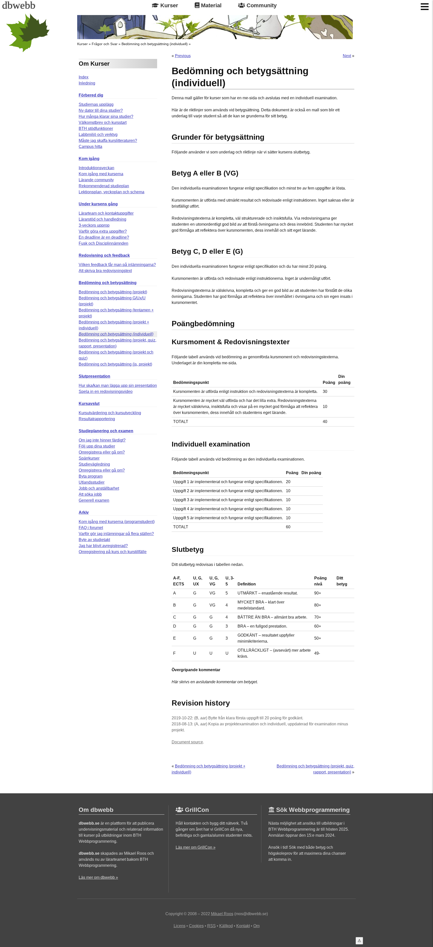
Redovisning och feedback (104, 255)
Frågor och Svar (105, 44)
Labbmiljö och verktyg (98, 134)
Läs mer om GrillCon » (195, 847)
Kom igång (89, 158)
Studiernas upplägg (96, 104)
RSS (211, 926)
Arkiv (84, 512)
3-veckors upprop (94, 225)
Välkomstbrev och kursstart (103, 122)
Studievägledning (94, 464)
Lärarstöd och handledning (102, 219)
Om (256, 926)
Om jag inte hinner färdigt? (102, 440)
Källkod (226, 926)
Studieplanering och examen (106, 431)
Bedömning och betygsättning (108, 283)
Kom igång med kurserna (101, 174)
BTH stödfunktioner (96, 128)
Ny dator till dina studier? (101, 110)
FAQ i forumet (91, 528)
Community (261, 5)
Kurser (168, 5)
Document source (187, 742)
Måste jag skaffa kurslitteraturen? (108, 140)
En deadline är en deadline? (104, 237)
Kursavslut (89, 403)
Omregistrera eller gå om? (102, 452)
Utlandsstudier (91, 482)
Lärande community (96, 180)
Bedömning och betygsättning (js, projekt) (115, 364)
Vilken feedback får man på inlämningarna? (117, 265)
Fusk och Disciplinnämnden (103, 243)
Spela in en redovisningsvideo (106, 391)
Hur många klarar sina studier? (106, 116)
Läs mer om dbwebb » (98, 877)
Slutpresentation (94, 376)
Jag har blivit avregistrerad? (103, 546)
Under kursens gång (98, 204)
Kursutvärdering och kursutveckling (110, 413)
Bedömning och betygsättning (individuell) (155, 44)
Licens (179, 926)
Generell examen (94, 500)
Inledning (87, 83)
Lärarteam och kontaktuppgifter (106, 213)
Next (347, 56)
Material (210, 5)
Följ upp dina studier (97, 446)
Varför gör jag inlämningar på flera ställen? (116, 534)
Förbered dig (91, 95)
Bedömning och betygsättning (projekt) (113, 292)
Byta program (90, 476)
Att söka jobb (90, 494)
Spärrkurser (89, 458)
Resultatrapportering (97, 419)
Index (83, 77)
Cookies (196, 926)
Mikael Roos (222, 914)
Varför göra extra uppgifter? (103, 231)
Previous (183, 56)
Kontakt (243, 926)
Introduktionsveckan (96, 168)
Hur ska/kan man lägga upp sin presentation (118, 385)
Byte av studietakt (94, 540)
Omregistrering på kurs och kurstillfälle (113, 552)
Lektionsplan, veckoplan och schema (111, 192)
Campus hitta (90, 146)
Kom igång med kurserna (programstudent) (117, 522)
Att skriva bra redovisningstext (105, 271)
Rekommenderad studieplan (104, 186)
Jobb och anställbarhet (99, 488)
